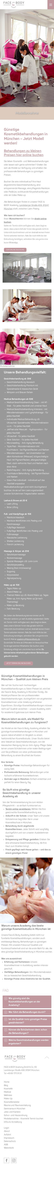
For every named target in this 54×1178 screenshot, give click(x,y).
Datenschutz (10, 1141)
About (7, 1131)
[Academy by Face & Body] (14, 4)
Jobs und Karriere (12, 1112)
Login (6, 1128)
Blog (6, 1085)
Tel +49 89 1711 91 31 (13, 1074)
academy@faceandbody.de (28, 639)
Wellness (8, 1095)
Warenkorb (9, 1148)
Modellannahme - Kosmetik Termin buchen (23, 1119)
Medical (7, 1092)
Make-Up (8, 1099)
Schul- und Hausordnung (16, 1115)
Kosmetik (8, 1089)
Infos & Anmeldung (13, 1122)
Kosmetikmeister (11, 1102)
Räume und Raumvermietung (17, 1105)
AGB (6, 1145)
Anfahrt (7, 1135)
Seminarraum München (14, 1109)
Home (6, 1082)
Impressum (9, 1138)
